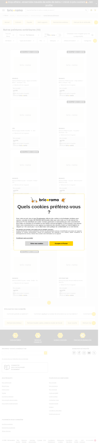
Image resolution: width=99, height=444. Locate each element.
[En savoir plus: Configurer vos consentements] (36, 243)
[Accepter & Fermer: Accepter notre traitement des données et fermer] (61, 243)
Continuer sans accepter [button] (24, 237)
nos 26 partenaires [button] (39, 218)
